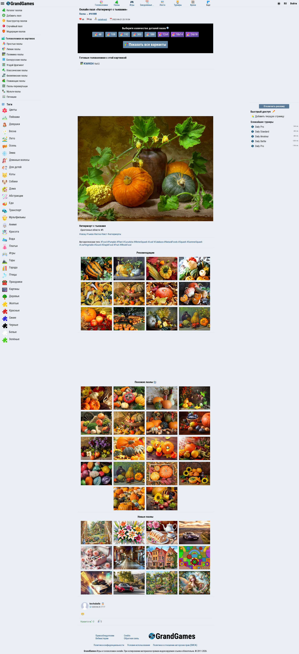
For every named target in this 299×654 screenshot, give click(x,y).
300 (139, 34)
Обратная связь (131, 638)
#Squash (182, 241)
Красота (14, 231)
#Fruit (116, 244)
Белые (13, 332)
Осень (12, 145)
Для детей (15, 167)
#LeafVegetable (86, 244)
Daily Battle (260, 141)
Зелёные (14, 339)
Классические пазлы (17, 70)
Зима (12, 152)
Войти (293, 3)
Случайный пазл (14, 26)
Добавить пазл (14, 15)
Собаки (13, 181)
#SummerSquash (194, 241)
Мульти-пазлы (14, 91)
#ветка (97, 234)
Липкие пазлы (13, 49)
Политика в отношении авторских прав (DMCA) (175, 645)
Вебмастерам (102, 638)
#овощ (82, 234)
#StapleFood (107, 244)
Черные (13, 325)
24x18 (194, 34)
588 (152, 34)
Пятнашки (11, 96)
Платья (13, 246)
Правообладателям (105, 635)
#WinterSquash (140, 241)
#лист (104, 234)
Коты (12, 174)
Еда (11, 203)
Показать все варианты (147, 44)
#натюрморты (114, 234)
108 (113, 34)
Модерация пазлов (16, 31)
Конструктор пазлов (17, 20)
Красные (14, 310)
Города (13, 267)
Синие (12, 317)
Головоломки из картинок (20, 38)
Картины (14, 289)
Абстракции (16, 195)
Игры (12, 253)
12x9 (165, 34)
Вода (12, 238)
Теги (9, 104)
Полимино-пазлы (15, 54)
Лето (12, 138)
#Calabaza (159, 241)
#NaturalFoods (171, 241)
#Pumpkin (111, 241)
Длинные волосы (19, 160)
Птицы (13, 274)
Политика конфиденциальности (109, 645)
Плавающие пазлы (16, 80)
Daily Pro (259, 126)
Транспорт (15, 210)
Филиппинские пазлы (17, 75)
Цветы (13, 109)
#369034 (88, 63)
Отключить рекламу (274, 106)
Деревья (14, 296)
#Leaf (150, 241)
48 (100, 34)
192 (126, 34)
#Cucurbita (128, 241)
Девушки (14, 124)
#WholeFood (125, 244)
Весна (12, 131)
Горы (12, 260)
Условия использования (138, 645)
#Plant (120, 241)
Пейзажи (14, 117)
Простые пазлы (14, 43)
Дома (12, 188)
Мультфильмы (17, 217)
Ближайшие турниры (262, 121)
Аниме (13, 224)
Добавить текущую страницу (269, 116)
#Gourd (97, 244)
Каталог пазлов (14, 10)
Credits (127, 635)
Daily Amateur (262, 136)
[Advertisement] (145, 93)
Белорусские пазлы (17, 59)
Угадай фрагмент (15, 65)
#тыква (90, 234)
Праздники (15, 282)
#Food (104, 241)
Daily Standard (262, 131)
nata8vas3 (102, 19)
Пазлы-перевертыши (17, 86)
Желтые (14, 303)
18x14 (179, 34)
